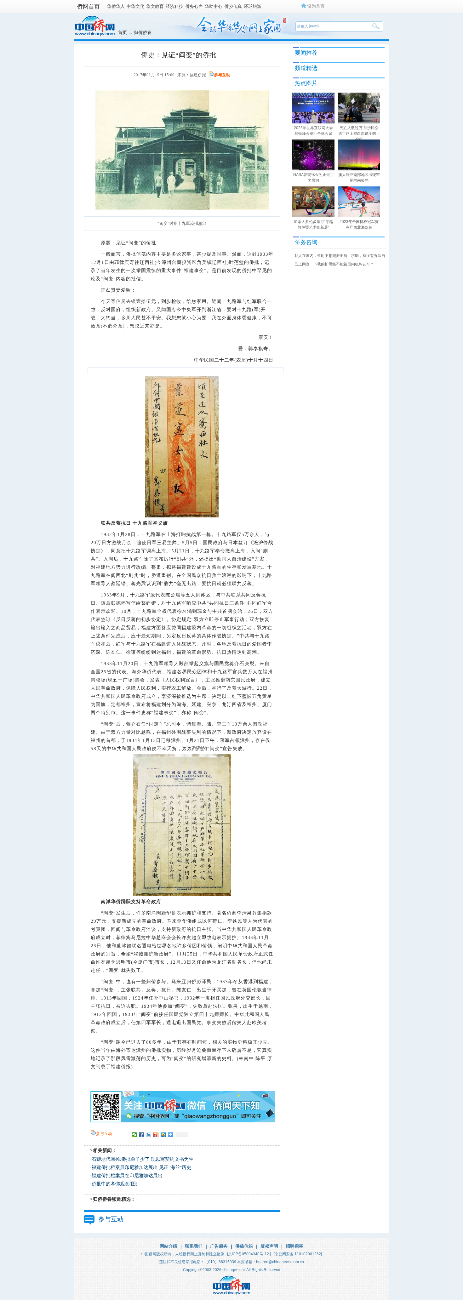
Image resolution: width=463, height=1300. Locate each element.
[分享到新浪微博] (156, 1134)
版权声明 (269, 1246)
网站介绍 (168, 1246)
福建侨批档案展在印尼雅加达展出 (127, 1175)
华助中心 (213, 6)
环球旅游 (252, 6)
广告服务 (219, 1246)
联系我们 (194, 1246)
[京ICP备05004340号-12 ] (249, 1254)
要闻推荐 (306, 53)
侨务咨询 (306, 242)
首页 (122, 32)
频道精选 (306, 68)
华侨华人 (116, 6)
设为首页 (316, 6)
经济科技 (174, 6)
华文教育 (155, 6)
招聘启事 (294, 1246)
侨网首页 (88, 6)
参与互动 (222, 74)
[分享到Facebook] (141, 1134)
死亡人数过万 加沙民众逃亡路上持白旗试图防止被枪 (359, 133)
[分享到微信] (134, 1134)
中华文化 (135, 6)
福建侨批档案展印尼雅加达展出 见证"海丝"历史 (141, 1167)
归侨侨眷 (142, 32)
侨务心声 (194, 6)
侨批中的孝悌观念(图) (114, 1183)
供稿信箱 (244, 1246)
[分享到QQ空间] (163, 1134)
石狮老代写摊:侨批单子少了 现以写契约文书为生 (142, 1159)
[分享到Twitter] (148, 1134)
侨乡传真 (233, 6)
